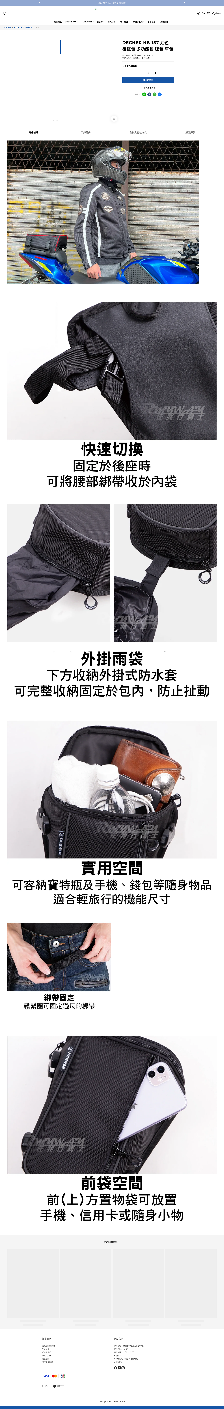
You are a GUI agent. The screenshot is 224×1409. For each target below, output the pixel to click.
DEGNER (18, 27)
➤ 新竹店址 (118, 1355)
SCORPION (71, 22)
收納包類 (151, 22)
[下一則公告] (184, 3)
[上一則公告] (39, 3)
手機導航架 (138, 22)
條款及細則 (46, 1355)
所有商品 (58, 22)
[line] (144, 94)
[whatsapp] (154, 94)
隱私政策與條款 (48, 1346)
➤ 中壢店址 (118, 1359)
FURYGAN (87, 22)
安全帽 (100, 22)
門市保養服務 (47, 1362)
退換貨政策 (46, 1352)
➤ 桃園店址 (118, 1362)
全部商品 (7, 27)
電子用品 (124, 22)
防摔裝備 (111, 22)
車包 (37, 27)
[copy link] (160, 94)
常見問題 (45, 1349)
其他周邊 (164, 22)
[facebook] (149, 94)
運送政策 (45, 1359)
